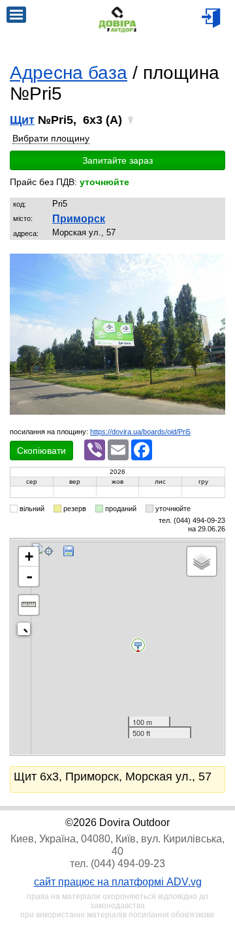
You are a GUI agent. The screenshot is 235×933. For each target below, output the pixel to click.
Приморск (78, 218)
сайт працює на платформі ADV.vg (118, 881)
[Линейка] (29, 605)
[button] (213, 264)
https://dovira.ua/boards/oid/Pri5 (140, 432)
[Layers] (201, 561)
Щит (22, 119)
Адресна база (68, 73)
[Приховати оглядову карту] (26, 631)
